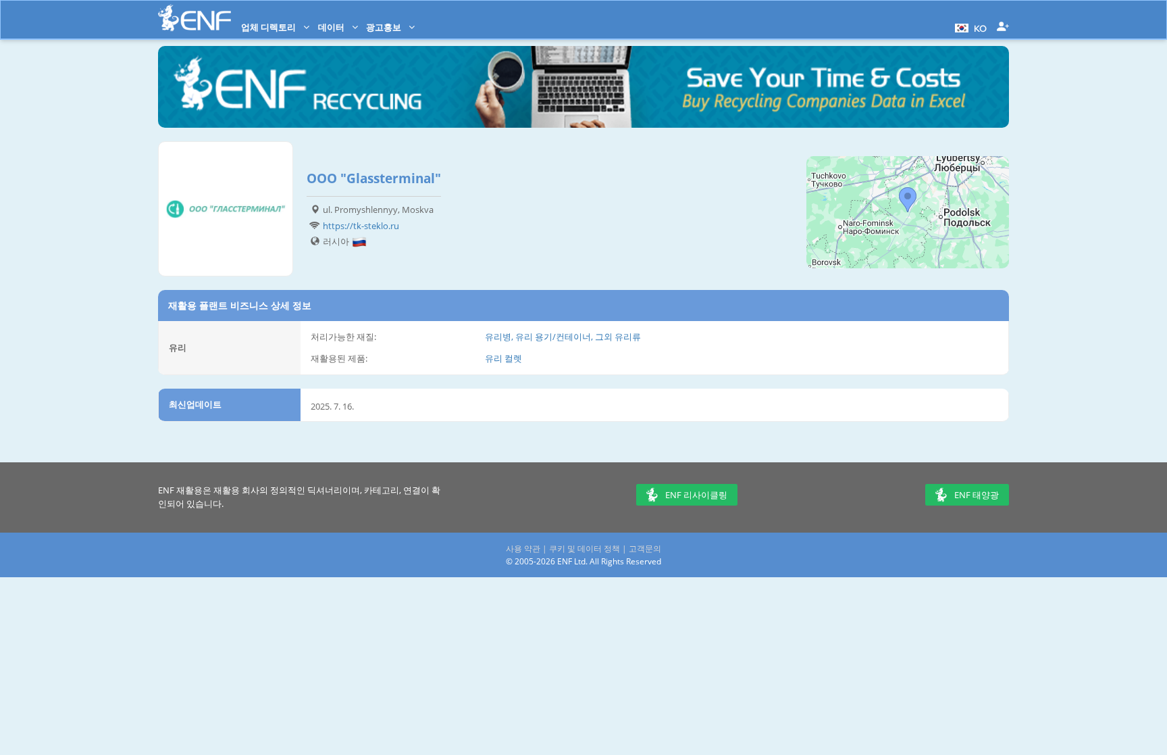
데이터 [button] (332, 27)
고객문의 (645, 548)
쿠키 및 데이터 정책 (584, 548)
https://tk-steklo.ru (361, 226)
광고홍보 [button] (384, 27)
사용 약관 (523, 548)
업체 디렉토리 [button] (269, 27)
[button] (969, 27)
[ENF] (194, 18)
